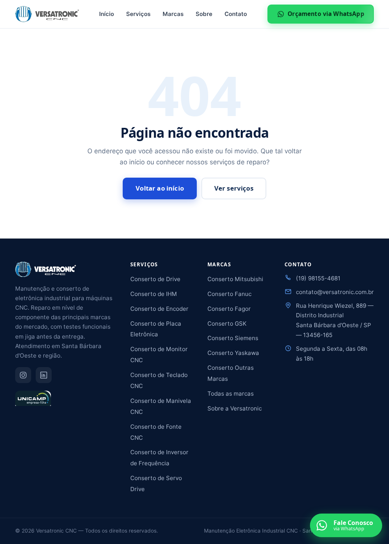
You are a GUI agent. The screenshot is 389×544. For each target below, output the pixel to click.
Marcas (173, 13)
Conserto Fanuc (229, 293)
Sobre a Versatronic (234, 408)
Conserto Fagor (229, 308)
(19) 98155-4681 (318, 278)
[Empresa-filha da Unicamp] (33, 402)
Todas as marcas (230, 393)
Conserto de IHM (153, 293)
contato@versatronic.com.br (335, 292)
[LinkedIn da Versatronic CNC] (44, 375)
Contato (236, 13)
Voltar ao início (160, 188)
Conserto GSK (227, 323)
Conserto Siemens (232, 338)
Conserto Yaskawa (233, 352)
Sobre (204, 13)
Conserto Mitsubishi (235, 279)
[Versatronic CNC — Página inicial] (47, 14)
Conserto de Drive (155, 279)
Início (106, 13)
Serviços (138, 13)
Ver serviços (233, 188)
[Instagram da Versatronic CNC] (23, 375)
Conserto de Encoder (159, 308)
